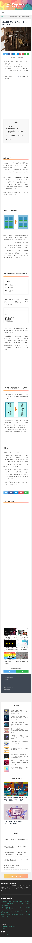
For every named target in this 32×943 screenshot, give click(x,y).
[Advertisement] (16, 101)
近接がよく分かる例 (13, 128)
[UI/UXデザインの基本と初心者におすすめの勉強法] (10, 643)
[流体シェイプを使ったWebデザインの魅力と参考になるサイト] (22, 643)
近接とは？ (10, 126)
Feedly (3, 928)
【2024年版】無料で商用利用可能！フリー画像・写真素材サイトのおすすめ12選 (19, 718)
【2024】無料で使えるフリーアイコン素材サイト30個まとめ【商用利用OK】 (19, 730)
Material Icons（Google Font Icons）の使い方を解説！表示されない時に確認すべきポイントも (19, 756)
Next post (7, 689)
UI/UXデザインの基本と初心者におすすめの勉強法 (10, 649)
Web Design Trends (16, 4)
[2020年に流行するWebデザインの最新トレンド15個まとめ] (10, 655)
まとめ (9, 139)
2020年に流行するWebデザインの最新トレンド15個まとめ (10, 661)
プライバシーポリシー (6, 934)
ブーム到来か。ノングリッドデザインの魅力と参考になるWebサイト (22, 637)
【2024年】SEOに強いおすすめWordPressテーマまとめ (15, 901)
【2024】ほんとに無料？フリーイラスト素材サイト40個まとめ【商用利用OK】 (19, 737)
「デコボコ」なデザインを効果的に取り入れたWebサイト (22, 661)
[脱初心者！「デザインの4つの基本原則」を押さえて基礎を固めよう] (10, 631)
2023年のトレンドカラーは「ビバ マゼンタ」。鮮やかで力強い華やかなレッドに (19, 762)
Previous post (9, 687)
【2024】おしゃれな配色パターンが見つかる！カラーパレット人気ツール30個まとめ (19, 711)
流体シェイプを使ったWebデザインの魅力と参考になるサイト (22, 649)
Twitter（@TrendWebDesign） (9, 926)
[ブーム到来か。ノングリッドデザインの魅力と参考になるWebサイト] (22, 631)
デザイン (7, 679)
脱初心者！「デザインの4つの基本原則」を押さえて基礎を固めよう (10, 637)
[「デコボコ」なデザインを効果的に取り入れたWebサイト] (22, 655)
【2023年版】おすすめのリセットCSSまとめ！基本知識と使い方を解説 (19, 724)
